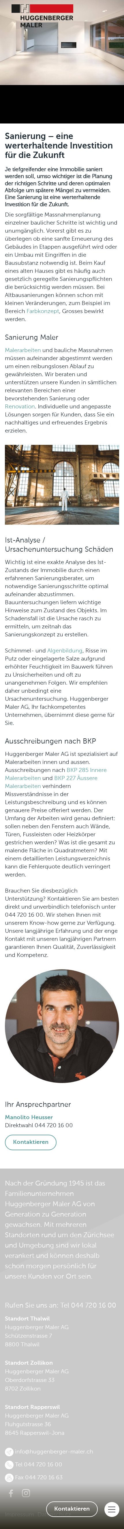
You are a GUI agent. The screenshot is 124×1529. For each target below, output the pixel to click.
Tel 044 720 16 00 (88, 1305)
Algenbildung (64, 651)
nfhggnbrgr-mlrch (54, 1452)
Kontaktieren (72, 1509)
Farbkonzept (43, 311)
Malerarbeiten (23, 351)
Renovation (20, 407)
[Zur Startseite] (62, 15)
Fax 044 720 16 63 (39, 1478)
